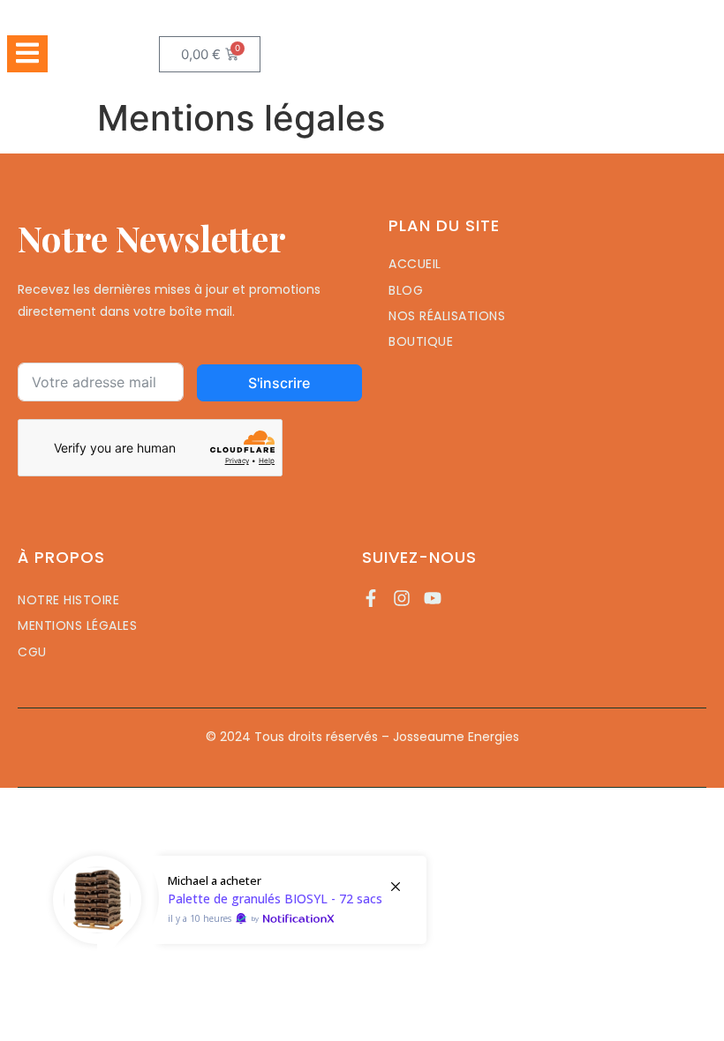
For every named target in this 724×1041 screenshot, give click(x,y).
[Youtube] (432, 598)
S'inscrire (279, 383)
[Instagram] (402, 598)
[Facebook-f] (371, 598)
